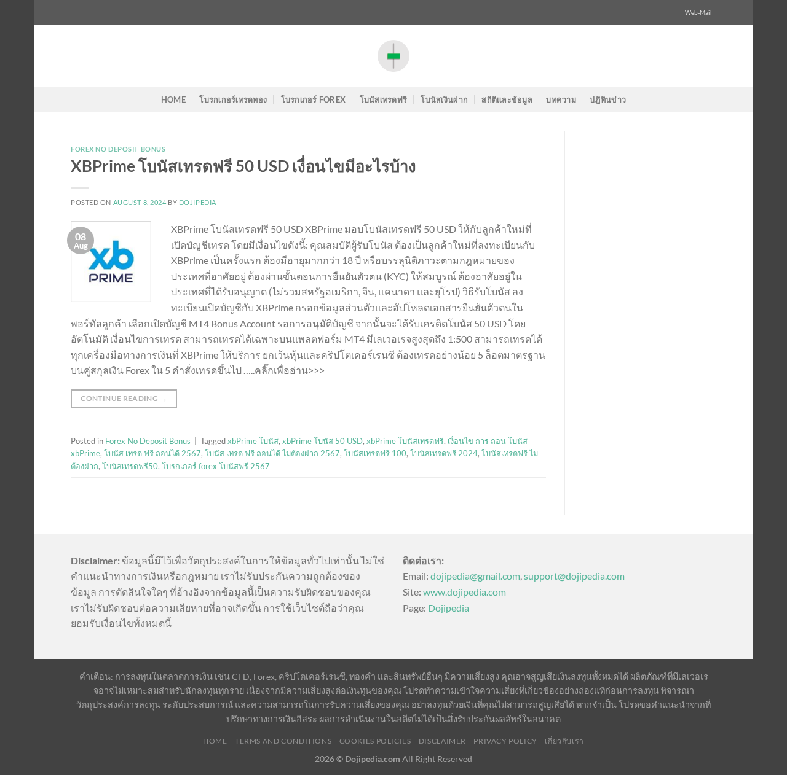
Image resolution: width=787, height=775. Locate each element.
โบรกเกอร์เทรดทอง (233, 99)
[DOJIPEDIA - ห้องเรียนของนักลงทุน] (393, 55)
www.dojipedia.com (464, 592)
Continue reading (124, 398)
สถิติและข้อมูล (506, 99)
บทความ (561, 99)
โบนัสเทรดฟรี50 (130, 466)
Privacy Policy (505, 741)
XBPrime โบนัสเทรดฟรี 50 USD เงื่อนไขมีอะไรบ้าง (243, 166)
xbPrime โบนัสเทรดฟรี (405, 441)
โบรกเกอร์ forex (313, 99)
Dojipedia (448, 607)
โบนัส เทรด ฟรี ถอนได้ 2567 (152, 453)
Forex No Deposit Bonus (118, 149)
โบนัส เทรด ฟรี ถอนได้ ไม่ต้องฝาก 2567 (272, 453)
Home (173, 99)
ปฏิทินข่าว (608, 99)
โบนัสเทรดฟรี (384, 99)
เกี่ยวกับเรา (564, 741)
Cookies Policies (375, 741)
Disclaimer (442, 741)
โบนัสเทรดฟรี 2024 (444, 453)
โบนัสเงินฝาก (444, 99)
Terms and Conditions (283, 741)
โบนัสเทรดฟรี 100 (375, 453)
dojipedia (197, 202)
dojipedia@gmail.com (475, 576)
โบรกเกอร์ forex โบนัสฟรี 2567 (216, 466)
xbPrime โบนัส (253, 441)
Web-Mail (698, 12)
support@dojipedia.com (574, 576)
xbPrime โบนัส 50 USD (322, 441)
